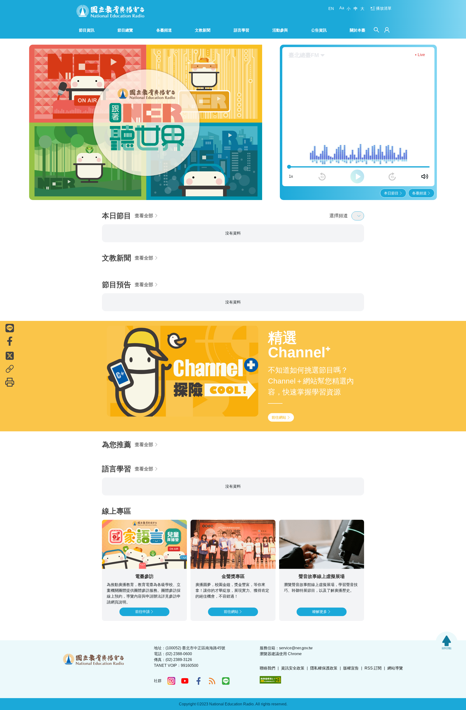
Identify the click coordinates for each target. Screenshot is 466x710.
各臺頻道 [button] (164, 30)
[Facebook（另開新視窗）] (198, 681)
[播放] (357, 176)
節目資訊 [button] (86, 30)
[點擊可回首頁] (110, 11)
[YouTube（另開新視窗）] (185, 681)
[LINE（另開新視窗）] (226, 681)
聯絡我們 (267, 668)
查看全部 (144, 215)
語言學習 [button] (241, 30)
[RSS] (212, 681)
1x (291, 176)
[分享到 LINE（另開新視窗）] (10, 328)
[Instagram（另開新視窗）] (171, 681)
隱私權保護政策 (323, 668)
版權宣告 (351, 668)
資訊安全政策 (292, 668)
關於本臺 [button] (357, 30)
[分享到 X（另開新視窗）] (9, 355)
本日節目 (391, 193)
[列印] (10, 382)
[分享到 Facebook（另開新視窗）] (9, 341)
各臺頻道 (419, 193)
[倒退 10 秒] (322, 176)
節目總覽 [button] (125, 30)
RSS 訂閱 (373, 668)
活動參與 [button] (280, 30)
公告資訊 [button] (319, 30)
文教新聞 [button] (202, 30)
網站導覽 (395, 668)
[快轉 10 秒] (392, 176)
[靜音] (425, 176)
